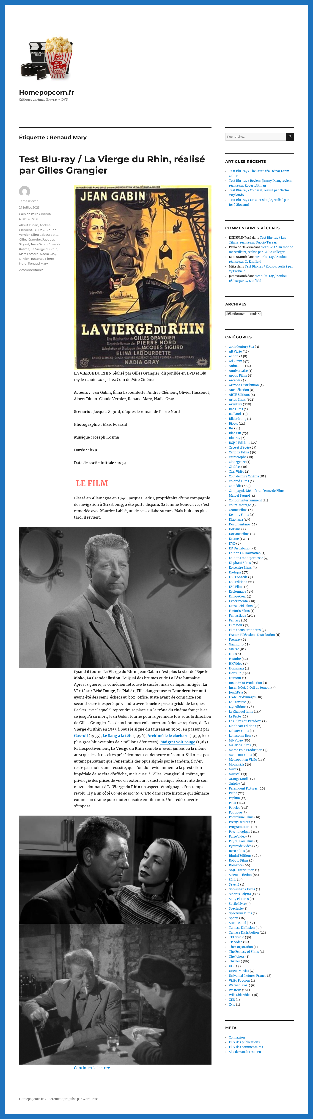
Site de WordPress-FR (245, 1052)
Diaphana (236, 520)
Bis (231, 428)
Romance (236, 865)
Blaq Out (235, 433)
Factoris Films (239, 611)
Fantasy (234, 620)
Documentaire (239, 524)
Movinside (236, 764)
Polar (34, 218)
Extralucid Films (241, 606)
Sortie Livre (237, 904)
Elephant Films (240, 563)
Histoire (235, 659)
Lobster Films (239, 731)
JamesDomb (28, 201)
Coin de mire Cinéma (35, 214)
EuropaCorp (237, 596)
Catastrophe (238, 457)
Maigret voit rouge (177, 742)
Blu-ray (38, 230)
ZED (232, 1000)
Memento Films (240, 755)
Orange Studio (239, 779)
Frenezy (235, 640)
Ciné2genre (237, 462)
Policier (234, 808)
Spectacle (236, 908)
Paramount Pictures (243, 788)
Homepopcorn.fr (46, 92)
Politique (235, 812)
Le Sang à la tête (117, 735)
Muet (232, 769)
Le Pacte (235, 716)
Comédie (235, 486)
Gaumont (236, 644)
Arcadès (235, 380)
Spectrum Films (240, 913)
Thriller (234, 961)
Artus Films (237, 400)
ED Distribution (240, 548)
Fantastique (237, 616)
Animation (236, 366)
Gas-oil (81, 735)
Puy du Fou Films (241, 841)
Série (232, 880)
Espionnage (237, 592)
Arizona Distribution (244, 385)
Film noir (235, 625)
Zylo (232, 1005)
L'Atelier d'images (242, 697)
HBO (232, 654)
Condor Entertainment (245, 500)
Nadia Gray (48, 254)
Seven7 (234, 884)
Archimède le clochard (168, 735)
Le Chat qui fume (241, 712)
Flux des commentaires (246, 1047)
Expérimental (239, 601)
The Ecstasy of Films (244, 952)
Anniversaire (238, 371)
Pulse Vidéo (237, 836)
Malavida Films (240, 745)
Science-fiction (240, 875)
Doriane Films (239, 534)
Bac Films (236, 409)
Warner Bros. (238, 985)
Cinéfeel (235, 467)
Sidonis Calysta (240, 894)
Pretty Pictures (239, 822)
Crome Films (238, 510)
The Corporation (241, 947)
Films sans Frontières (245, 630)
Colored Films (239, 481)
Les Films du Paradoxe (245, 721)
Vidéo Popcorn (239, 980)
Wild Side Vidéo (240, 995)
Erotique (235, 572)
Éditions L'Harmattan (245, 553)
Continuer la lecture (92, 1067)
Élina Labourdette (44, 234)
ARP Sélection (239, 390)
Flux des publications (244, 1042)
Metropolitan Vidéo (243, 760)
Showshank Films (242, 889)
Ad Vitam (235, 361)
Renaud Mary (38, 263)
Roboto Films (238, 860)
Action (234, 356)
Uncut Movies (239, 971)
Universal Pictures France (247, 976)
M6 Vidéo (236, 740)
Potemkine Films (241, 817)
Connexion (237, 1037)
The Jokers (237, 956)
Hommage (236, 668)
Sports (234, 918)
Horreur (235, 673)
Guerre (234, 649)
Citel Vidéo (236, 472)
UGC (232, 966)
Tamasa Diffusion (242, 928)
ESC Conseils (238, 577)
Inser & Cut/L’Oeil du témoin (250, 688)
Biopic (233, 424)
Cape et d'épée (239, 448)
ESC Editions (238, 582)
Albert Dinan (28, 225)
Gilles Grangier (30, 239)
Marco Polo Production (245, 750)
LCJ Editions (238, 707)
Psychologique (239, 832)
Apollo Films (238, 375)
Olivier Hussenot (31, 258)
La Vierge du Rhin (44, 249)
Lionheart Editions (242, 726)
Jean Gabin (39, 244)
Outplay (234, 784)
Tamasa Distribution (244, 932)
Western (235, 990)
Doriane (235, 529)
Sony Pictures (239, 899)
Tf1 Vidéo (235, 942)
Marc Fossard (28, 254)
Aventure (235, 404)
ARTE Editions (239, 395)
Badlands (235, 414)
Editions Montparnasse (246, 558)
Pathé (233, 793)
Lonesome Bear (240, 736)
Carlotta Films (239, 452)
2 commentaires (31, 270)
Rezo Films (237, 851)
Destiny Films (239, 515)
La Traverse (237, 702)
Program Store (239, 827)
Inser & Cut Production (245, 683)
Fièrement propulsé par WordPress (73, 1099)
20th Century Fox (241, 347)
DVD (232, 544)
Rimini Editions (240, 856)
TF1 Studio (236, 937)
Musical (234, 774)
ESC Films (236, 587)
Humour (235, 678)
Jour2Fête (236, 692)
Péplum (234, 798)
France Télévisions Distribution (252, 635)
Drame (24, 218)
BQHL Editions (239, 443)
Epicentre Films (240, 568)
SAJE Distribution (241, 870)
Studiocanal (237, 923)
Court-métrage (240, 505)
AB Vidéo (235, 351)
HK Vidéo (235, 664)
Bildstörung (237, 419)
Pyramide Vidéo (240, 846)
